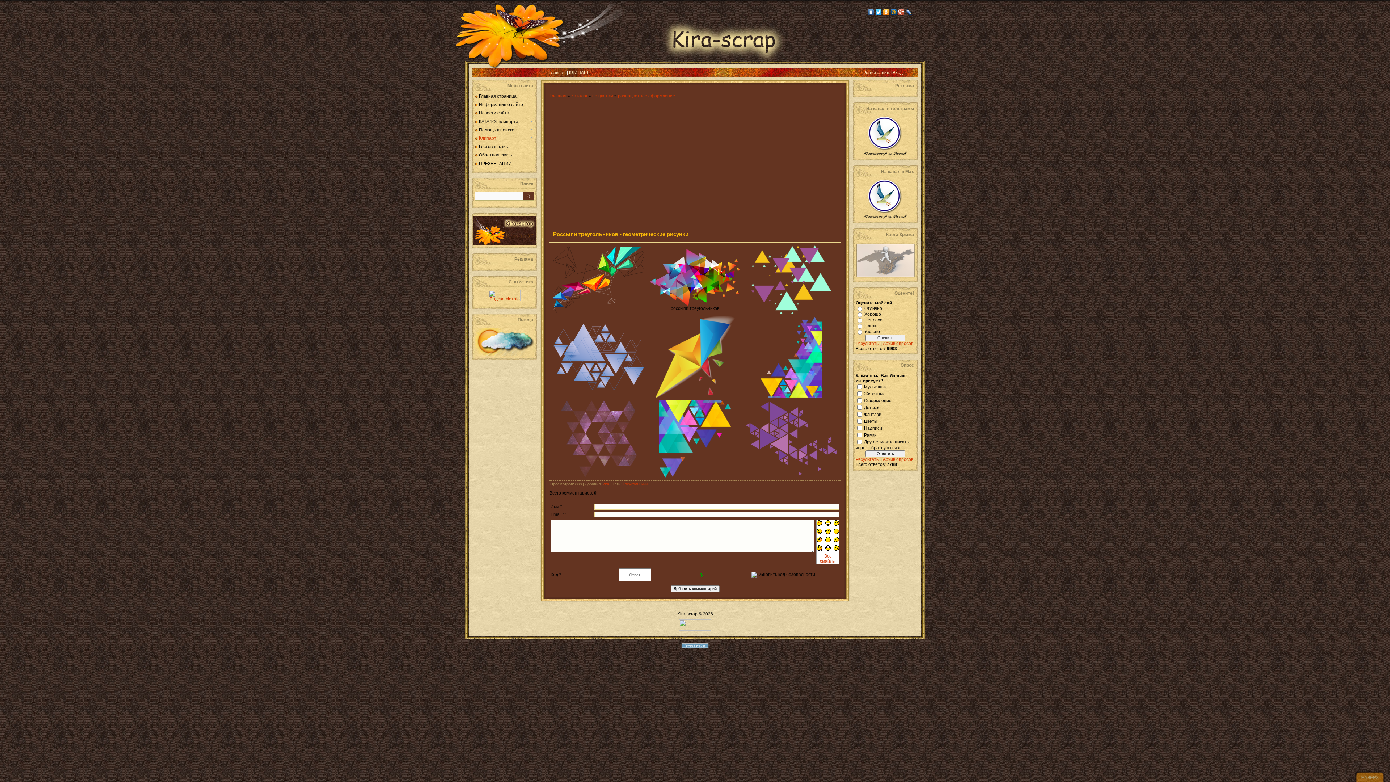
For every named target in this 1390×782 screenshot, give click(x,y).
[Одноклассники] (886, 12)
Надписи (873, 427)
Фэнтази (872, 414)
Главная (557, 72)
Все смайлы (828, 559)
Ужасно (872, 331)
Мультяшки (875, 386)
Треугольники (635, 484)
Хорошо (872, 314)
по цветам (602, 95)
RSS (484, 72)
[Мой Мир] (894, 12)
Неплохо (873, 320)
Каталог (580, 95)
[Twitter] (879, 12)
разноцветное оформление (646, 95)
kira (606, 484)
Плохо (870, 325)
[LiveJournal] (909, 12)
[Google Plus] (901, 12)
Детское (872, 407)
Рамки (870, 434)
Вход (898, 72)
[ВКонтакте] (871, 12)
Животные (875, 393)
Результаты (868, 343)
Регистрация (876, 72)
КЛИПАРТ (579, 72)
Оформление (878, 400)
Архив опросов (898, 343)
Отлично (873, 308)
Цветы (870, 421)
